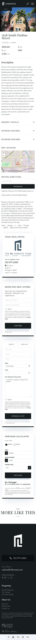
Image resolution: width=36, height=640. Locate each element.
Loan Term (8, 440)
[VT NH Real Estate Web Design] (18, 626)
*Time (6, 370)
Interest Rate (9, 464)
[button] (3, 19)
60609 (5, 228)
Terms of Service (10, 423)
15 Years (18, 444)
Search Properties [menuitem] (8, 590)
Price (6, 450)
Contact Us (7, 272)
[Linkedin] (5, 577)
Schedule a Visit (24, 344)
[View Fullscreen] (3, 159)
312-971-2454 (11, 262)
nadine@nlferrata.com (12, 569)
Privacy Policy (27, 421)
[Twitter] (8, 577)
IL (15, 225)
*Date (6, 363)
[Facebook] (2, 577)
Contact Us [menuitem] (5, 608)
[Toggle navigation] (32, 4)
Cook (19, 225)
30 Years (10, 444)
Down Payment (9, 457)
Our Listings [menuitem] (6, 592)
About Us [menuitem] (5, 604)
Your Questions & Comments (13, 377)
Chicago (26, 225)
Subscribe (18, 326)
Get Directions (18, 186)
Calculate (18, 475)
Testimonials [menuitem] (6, 606)
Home (3, 225)
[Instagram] (11, 577)
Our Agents (14, 272)
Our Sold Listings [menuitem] (7, 594)
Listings (9, 225)
